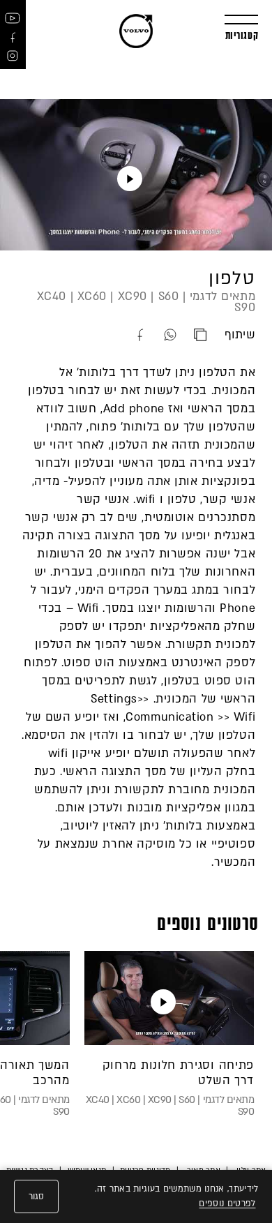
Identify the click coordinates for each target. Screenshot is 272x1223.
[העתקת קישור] (209, 335)
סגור (36, 1196)
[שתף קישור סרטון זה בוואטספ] (179, 335)
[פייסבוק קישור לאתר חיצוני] (12, 37)
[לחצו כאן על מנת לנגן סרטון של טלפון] (129, 178)
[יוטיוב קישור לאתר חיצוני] (12, 17)
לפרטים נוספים (227, 1203)
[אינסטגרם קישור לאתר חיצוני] (12, 56)
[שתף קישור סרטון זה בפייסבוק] (149, 335)
